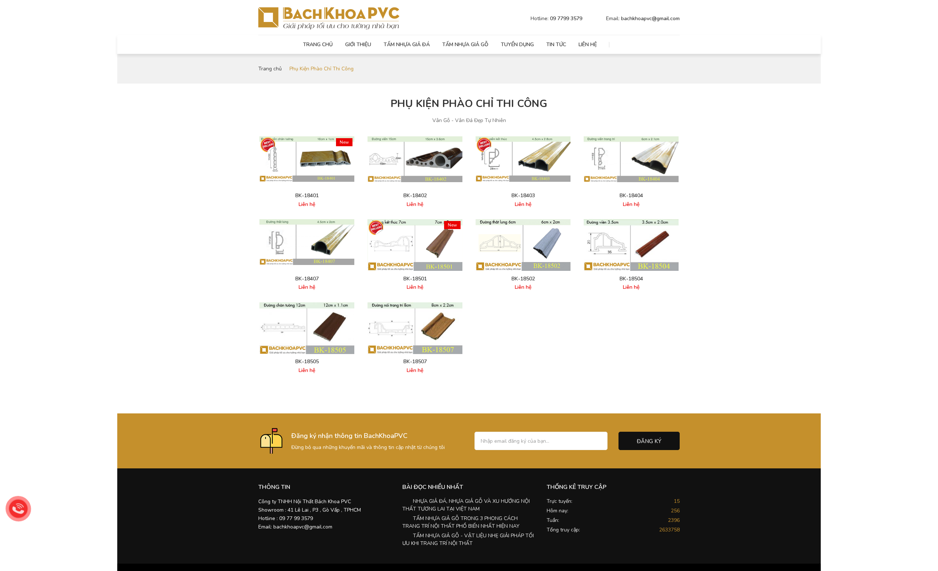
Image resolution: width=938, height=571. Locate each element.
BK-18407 (307, 279)
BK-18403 (523, 195)
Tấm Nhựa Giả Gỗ (465, 44)
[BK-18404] (631, 159)
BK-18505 (307, 361)
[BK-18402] (415, 159)
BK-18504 (631, 279)
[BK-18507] (415, 328)
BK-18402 (415, 195)
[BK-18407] (306, 242)
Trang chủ (318, 44)
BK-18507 (415, 361)
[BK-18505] (306, 328)
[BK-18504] (631, 245)
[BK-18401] (306, 159)
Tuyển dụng (517, 44)
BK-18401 (307, 195)
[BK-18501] (415, 245)
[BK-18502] (523, 245)
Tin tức (556, 44)
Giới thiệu (358, 44)
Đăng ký (649, 441)
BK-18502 (523, 279)
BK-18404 (631, 195)
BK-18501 (415, 279)
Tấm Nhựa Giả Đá (407, 44)
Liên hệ (588, 44)
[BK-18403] (523, 159)
